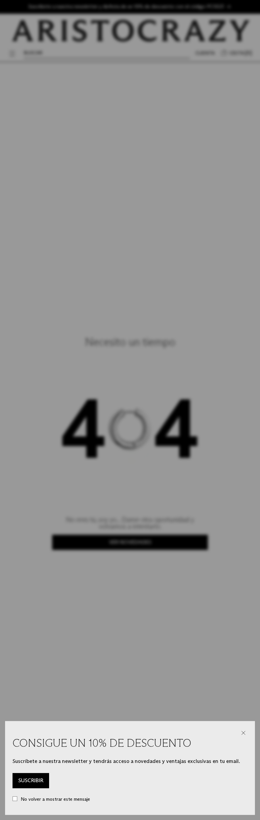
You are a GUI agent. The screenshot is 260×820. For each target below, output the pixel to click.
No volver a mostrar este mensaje (55, 799)
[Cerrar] (243, 733)
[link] (31, 781)
